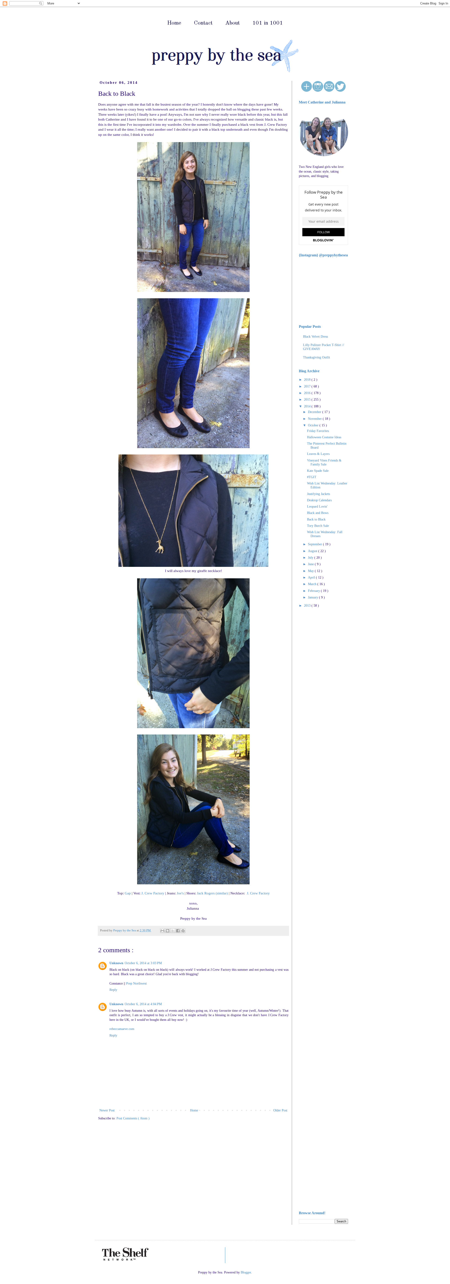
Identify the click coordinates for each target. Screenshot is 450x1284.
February (314, 591)
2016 (307, 393)
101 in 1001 (267, 23)
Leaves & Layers (318, 454)
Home (174, 23)
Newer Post (107, 1110)
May (311, 571)
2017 (307, 386)
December (315, 412)
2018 (307, 379)
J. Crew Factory (152, 893)
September (315, 544)
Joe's (180, 893)
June (311, 564)
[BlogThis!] (167, 930)
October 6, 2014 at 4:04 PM (143, 1004)
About (232, 23)
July (311, 557)
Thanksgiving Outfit (316, 357)
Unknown (116, 963)
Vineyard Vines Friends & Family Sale (324, 462)
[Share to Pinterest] (183, 930)
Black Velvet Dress (315, 336)
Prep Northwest (136, 983)
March (312, 584)
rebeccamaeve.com (121, 1029)
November (315, 419)
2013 (307, 605)
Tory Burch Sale (318, 526)
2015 (307, 399)
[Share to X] (172, 930)
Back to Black (316, 519)
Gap (128, 893)
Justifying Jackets (318, 494)
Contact (203, 23)
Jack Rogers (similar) (212, 893)
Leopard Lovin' (317, 506)
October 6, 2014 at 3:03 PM (143, 963)
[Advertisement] (313, 686)
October (313, 425)
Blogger (246, 1272)
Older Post (280, 1110)
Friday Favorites (318, 431)
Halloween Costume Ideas (324, 437)
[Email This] (162, 930)
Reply (113, 990)
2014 (307, 406)
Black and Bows (317, 513)
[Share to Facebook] (178, 930)
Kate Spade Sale (318, 470)
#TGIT (311, 477)
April (312, 577)
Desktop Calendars (319, 500)
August (313, 551)
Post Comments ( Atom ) (133, 1118)
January (313, 597)
